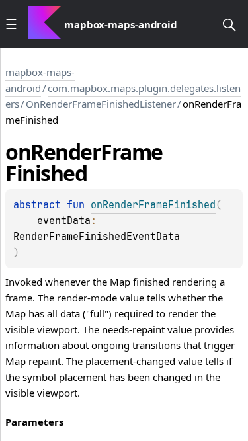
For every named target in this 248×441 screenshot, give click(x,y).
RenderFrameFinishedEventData (96, 236)
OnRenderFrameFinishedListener (101, 103)
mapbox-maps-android (40, 80)
